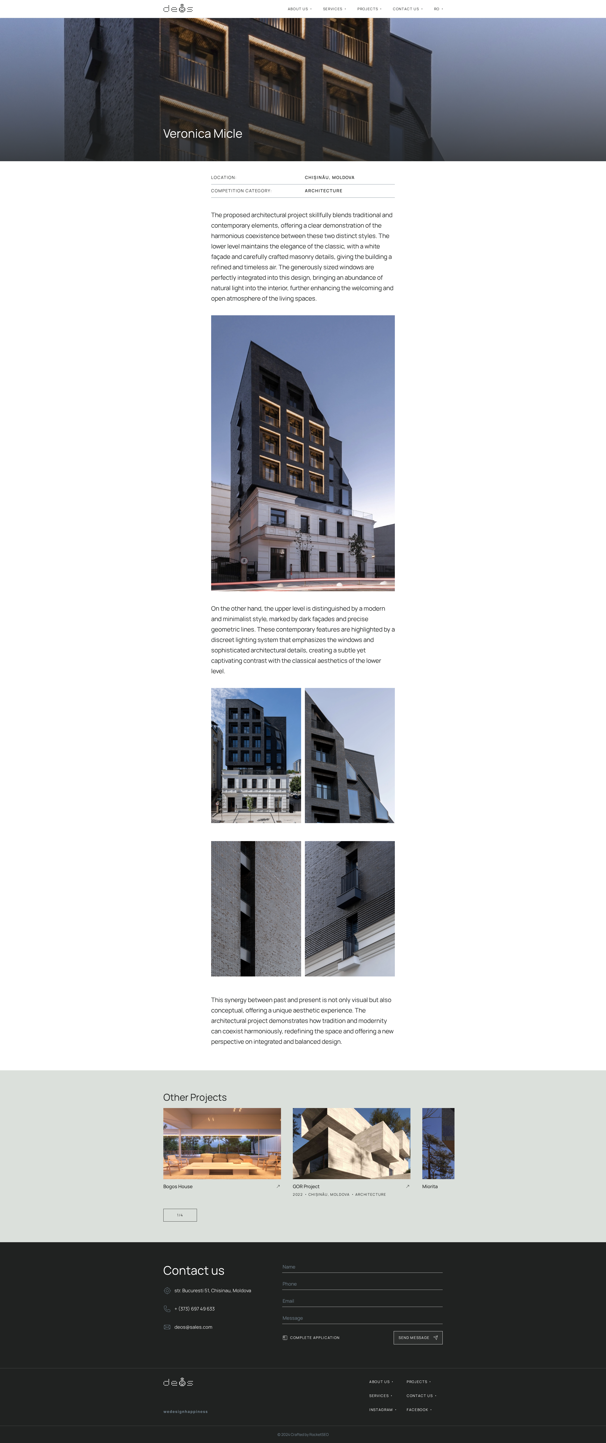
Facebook (417, 1409)
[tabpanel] (228, 1150)
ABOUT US (298, 9)
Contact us (406, 9)
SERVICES (333, 9)
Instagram (381, 1409)
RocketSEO (319, 1434)
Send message (414, 1337)
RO (437, 9)
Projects (367, 9)
